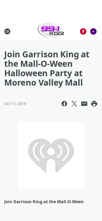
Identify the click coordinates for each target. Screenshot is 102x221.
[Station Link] (51, 31)
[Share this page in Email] (84, 103)
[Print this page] (94, 103)
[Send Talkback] (83, 31)
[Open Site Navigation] (7, 31)
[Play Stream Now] (93, 31)
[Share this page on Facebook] (64, 103)
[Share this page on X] (74, 103)
